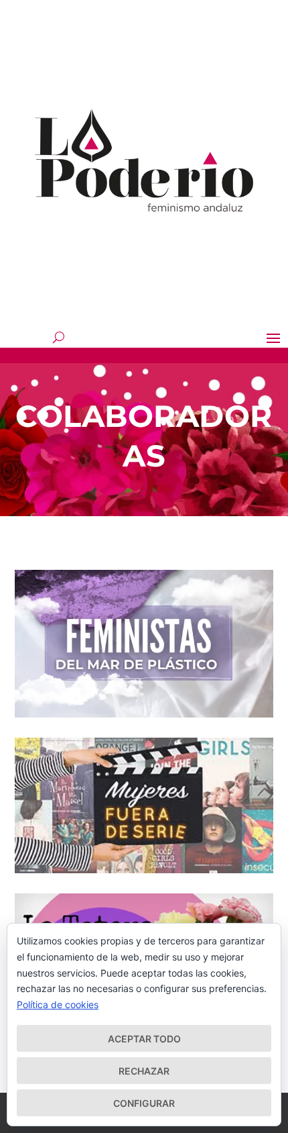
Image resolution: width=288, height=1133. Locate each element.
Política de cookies (57, 1004)
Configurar (144, 1103)
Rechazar (144, 1071)
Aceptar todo (144, 1038)
